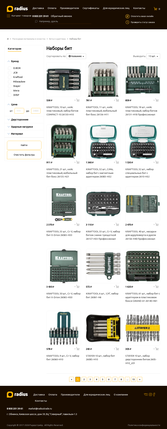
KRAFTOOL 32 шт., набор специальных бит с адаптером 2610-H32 (139, 173)
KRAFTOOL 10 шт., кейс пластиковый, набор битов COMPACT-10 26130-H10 (62, 111)
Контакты (41, 400)
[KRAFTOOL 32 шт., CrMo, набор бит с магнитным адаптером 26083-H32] (103, 142)
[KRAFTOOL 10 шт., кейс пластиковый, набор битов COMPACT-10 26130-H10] (64, 79)
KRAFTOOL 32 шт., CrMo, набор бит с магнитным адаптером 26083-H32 (99, 173)
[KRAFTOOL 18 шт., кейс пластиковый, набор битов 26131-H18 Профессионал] (143, 79)
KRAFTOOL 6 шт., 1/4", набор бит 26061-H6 (102, 295)
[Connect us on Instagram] (150, 394)
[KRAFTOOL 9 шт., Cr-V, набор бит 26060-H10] (64, 328)
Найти (24, 145)
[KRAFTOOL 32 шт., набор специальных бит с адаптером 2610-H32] (143, 142)
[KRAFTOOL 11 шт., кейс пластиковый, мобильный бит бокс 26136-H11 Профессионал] (103, 79)
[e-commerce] (17, 9)
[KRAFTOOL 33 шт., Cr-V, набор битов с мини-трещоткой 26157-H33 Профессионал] (103, 204)
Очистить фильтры (24, 154)
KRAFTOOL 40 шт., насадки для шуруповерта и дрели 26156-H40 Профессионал (140, 235)
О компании (121, 394)
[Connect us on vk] (146, 394)
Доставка (39, 394)
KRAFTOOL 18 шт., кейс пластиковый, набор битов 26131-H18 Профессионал (141, 111)
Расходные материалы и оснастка (28, 39)
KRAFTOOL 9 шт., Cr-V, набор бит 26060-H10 (62, 357)
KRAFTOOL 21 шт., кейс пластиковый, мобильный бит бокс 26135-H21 (61, 173)
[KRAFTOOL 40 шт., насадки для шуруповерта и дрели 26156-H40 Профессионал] (143, 204)
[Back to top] (163, 419)
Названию (77, 56)
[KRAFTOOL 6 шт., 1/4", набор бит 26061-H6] (103, 266)
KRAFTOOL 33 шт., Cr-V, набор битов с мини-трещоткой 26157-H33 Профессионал (103, 235)
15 (133, 379)
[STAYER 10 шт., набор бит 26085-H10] (103, 328)
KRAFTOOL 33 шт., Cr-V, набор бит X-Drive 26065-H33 (63, 233)
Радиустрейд (36, 425)
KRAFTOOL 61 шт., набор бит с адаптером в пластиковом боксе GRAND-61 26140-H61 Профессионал (142, 297)
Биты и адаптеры (57, 39)
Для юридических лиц (97, 394)
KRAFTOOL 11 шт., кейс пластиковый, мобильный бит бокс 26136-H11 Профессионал (101, 111)
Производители (70, 394)
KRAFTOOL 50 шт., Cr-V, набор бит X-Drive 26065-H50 (63, 295)
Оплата (52, 394)
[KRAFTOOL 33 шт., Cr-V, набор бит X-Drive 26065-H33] (64, 204)
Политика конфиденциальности (144, 425)
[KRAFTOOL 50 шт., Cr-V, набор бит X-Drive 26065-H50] (64, 266)
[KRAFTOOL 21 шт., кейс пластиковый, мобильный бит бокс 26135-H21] (64, 142)
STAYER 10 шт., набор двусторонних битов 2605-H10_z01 (141, 359)
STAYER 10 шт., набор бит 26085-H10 (100, 357)
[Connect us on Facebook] (154, 394)
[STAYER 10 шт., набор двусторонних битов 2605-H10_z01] (143, 328)
